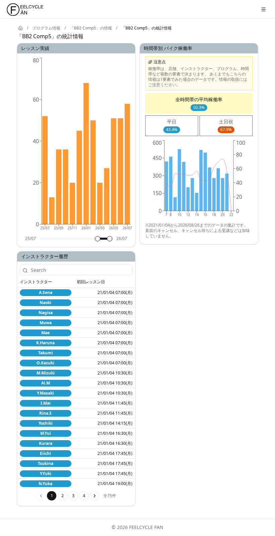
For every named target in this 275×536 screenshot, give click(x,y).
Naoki (45, 302)
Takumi (45, 353)
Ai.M (45, 383)
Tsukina (45, 463)
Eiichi (45, 453)
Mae (45, 333)
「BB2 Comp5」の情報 (91, 28)
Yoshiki (46, 423)
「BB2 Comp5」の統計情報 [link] (146, 28)
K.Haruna (45, 343)
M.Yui (45, 433)
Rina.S (45, 413)
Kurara (45, 443)
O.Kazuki (45, 363)
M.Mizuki (46, 373)
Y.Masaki (45, 393)
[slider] (97, 238)
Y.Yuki (45, 473)
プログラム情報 (46, 28)
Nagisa (46, 312)
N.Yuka (45, 483)
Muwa (46, 322)
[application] (76, 146)
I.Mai (46, 403)
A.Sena (45, 292)
